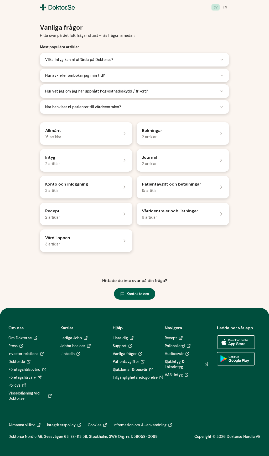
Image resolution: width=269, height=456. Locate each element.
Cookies (94, 425)
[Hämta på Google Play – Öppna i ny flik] (236, 359)
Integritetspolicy (61, 425)
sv (216, 7)
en (225, 7)
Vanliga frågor (125, 353)
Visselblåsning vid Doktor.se (24, 396)
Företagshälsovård (24, 369)
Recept (171, 338)
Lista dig (120, 338)
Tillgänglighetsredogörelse (135, 377)
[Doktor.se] (57, 7)
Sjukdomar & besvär (130, 369)
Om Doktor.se (20, 338)
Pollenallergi (175, 346)
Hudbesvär (174, 353)
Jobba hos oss (72, 346)
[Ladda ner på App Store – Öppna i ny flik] (236, 342)
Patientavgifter (126, 361)
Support (120, 346)
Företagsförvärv (22, 377)
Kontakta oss (138, 293)
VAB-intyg (174, 374)
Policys (14, 385)
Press (13, 346)
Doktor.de (16, 361)
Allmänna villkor (21, 425)
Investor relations (23, 353)
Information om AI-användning (140, 425)
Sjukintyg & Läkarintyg (174, 364)
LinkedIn (67, 353)
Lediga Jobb (71, 338)
